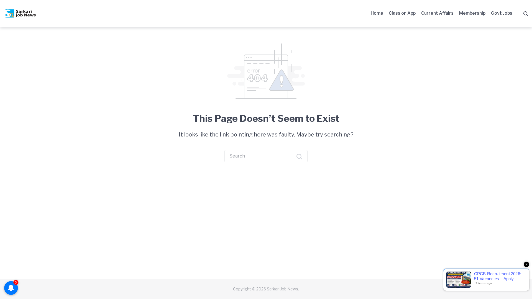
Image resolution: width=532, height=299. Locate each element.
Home (377, 13)
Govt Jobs (501, 13)
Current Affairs (437, 13)
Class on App (402, 13)
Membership (472, 13)
